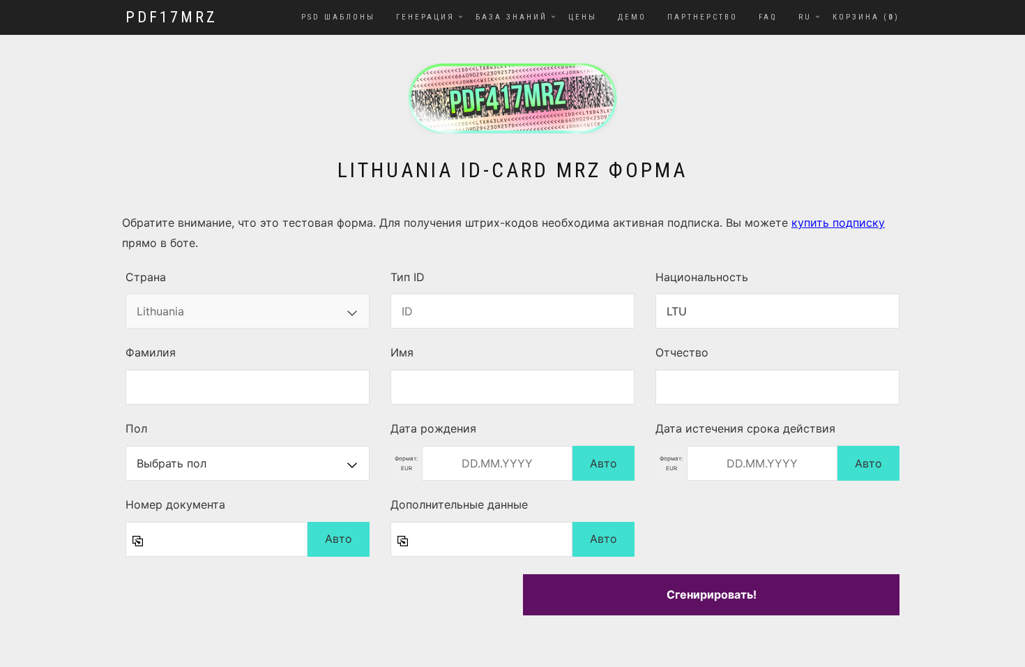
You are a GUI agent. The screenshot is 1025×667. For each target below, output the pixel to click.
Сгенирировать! (712, 594)
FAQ (768, 17)
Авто (603, 463)
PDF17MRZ (172, 17)
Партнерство (702, 17)
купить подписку (838, 223)
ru (805, 17)
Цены (582, 17)
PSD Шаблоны (338, 17)
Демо (632, 17)
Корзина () (866, 17)
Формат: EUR (406, 463)
